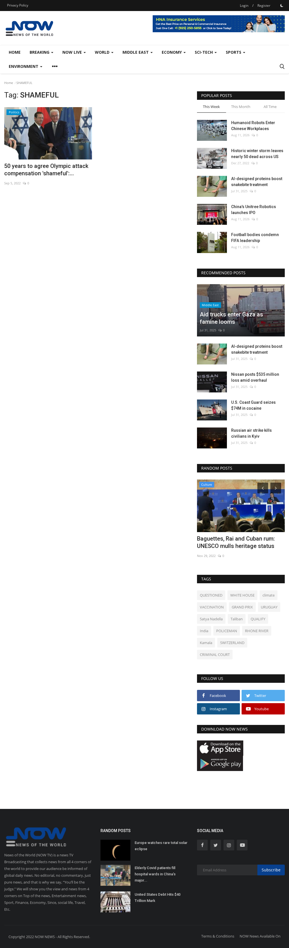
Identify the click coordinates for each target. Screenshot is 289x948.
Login (244, 5)
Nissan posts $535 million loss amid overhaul (255, 377)
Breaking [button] (40, 52)
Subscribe (271, 870)
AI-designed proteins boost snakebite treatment (256, 181)
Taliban (237, 618)
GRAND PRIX (242, 607)
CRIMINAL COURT (215, 654)
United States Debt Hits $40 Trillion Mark (157, 897)
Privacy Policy (17, 5)
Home (15, 52)
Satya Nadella (211, 618)
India (204, 630)
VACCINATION (212, 607)
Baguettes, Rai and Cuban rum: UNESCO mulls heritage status (236, 542)
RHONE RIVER (256, 630)
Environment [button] (24, 66)
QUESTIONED (211, 595)
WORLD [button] (103, 52)
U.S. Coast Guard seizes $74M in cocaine (253, 405)
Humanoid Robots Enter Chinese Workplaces (253, 125)
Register (263, 5)
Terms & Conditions (217, 936)
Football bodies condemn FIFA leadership (255, 237)
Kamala (206, 642)
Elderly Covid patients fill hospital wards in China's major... (155, 874)
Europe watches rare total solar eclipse (161, 846)
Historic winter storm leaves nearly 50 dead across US (257, 153)
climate (268, 595)
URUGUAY (269, 607)
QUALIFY (258, 618)
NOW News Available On (260, 936)
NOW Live (72, 52)
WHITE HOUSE (242, 595)
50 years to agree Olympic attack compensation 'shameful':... (46, 170)
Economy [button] (172, 52)
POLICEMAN (226, 630)
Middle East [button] (136, 52)
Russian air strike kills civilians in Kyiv (251, 433)
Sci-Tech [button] (204, 52)
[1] (282, 5)
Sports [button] (234, 52)
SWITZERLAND (232, 642)
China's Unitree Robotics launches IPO (253, 209)
